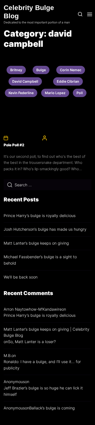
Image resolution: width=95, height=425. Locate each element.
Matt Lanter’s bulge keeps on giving (36, 243)
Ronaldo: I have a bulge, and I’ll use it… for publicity (42, 364)
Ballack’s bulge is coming (52, 407)
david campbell (25, 81)
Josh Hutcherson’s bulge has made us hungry (45, 229)
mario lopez (55, 93)
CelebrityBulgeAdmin (63, 137)
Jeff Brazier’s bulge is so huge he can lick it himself (43, 391)
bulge (41, 70)
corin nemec (70, 70)
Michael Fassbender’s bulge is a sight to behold (40, 260)
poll (79, 93)
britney (16, 70)
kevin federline (21, 93)
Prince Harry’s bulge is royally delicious (40, 215)
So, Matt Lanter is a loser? (32, 341)
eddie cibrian (68, 81)
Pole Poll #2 (14, 145)
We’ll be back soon (21, 277)
